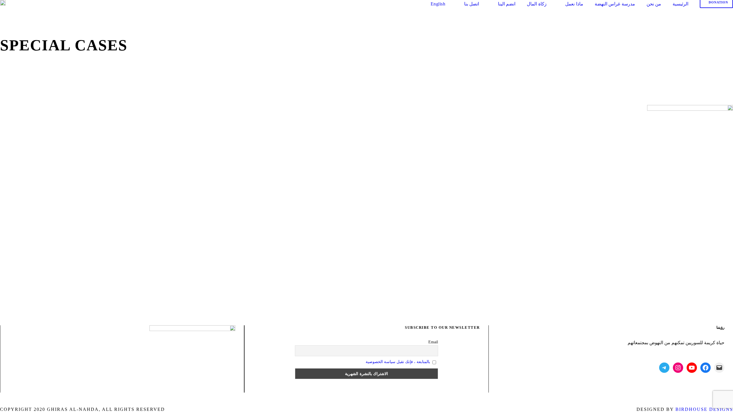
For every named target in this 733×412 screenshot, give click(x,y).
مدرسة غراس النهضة (615, 3)
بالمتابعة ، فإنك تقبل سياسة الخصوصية (398, 362)
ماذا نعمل (574, 3)
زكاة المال (537, 3)
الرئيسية (680, 3)
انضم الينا (506, 3)
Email (433, 342)
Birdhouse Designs (704, 409)
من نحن (654, 3)
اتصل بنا (471, 3)
